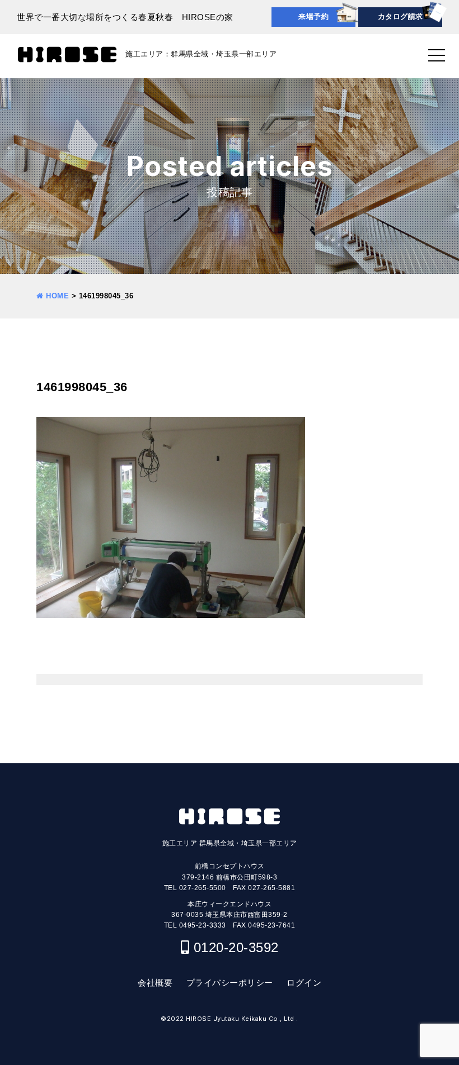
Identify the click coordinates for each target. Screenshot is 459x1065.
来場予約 (313, 16)
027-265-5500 (202, 888)
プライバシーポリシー (229, 982)
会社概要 (155, 982)
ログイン (304, 982)
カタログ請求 (400, 16)
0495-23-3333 (202, 925)
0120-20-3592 (236, 947)
